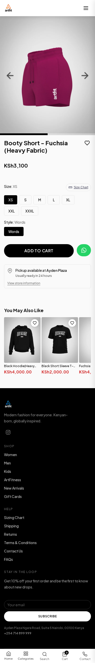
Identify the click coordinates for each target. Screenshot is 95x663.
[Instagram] (8, 432)
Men (7, 463)
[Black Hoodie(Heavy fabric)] (22, 340)
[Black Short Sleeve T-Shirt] (60, 340)
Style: (14, 222)
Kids (7, 471)
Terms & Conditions (20, 542)
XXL (11, 211)
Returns (10, 534)
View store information (23, 283)
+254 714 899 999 (17, 633)
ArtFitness (12, 479)
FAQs (8, 559)
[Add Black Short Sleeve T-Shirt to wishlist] (72, 323)
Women (10, 454)
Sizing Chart (14, 517)
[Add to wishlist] (87, 143)
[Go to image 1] (24, 134)
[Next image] (85, 75)
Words (13, 231)
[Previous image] (10, 75)
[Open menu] (86, 8)
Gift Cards (13, 496)
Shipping (11, 526)
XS (10, 200)
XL (68, 200)
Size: (10, 186)
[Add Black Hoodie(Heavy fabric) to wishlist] (35, 323)
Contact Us (13, 551)
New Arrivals (14, 488)
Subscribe (47, 616)
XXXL (29, 211)
